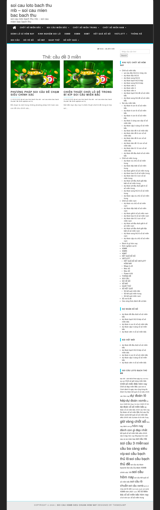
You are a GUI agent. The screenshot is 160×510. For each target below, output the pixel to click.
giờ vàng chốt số (133, 421)
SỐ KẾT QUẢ (71, 40)
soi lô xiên (128, 489)
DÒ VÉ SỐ (29, 40)
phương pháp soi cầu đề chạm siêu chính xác (35, 93)
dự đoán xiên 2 (130, 85)
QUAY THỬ (54, 40)
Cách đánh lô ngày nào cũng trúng (132, 389)
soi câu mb (141, 438)
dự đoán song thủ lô (132, 78)
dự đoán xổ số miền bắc (132, 406)
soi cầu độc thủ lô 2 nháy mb (135, 73)
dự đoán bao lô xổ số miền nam (136, 216)
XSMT (87, 33)
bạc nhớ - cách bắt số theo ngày (130, 379)
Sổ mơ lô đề (127, 298)
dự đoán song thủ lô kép (133, 83)
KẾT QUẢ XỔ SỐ (102, 33)
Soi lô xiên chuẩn (137, 489)
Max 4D (127, 271)
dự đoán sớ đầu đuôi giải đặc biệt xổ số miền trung (135, 181)
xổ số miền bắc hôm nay (136, 494)
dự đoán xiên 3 (130, 88)
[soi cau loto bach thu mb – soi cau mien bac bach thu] (14, 27)
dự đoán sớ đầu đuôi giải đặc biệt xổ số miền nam (135, 229)
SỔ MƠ (41, 40)
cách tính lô (142, 387)
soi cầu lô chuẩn (131, 483)
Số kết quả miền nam (132, 296)
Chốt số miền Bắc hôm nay (133, 383)
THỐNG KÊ (136, 33)
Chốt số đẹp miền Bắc (129, 386)
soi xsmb (146, 489)
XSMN (77, 33)
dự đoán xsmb (136, 400)
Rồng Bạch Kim (140, 436)
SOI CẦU (15, 40)
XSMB (67, 33)
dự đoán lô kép (133, 398)
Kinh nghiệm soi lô (49, 33)
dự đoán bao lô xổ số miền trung (137, 173)
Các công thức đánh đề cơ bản (134, 301)
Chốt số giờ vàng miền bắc (135, 381)
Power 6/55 (128, 273)
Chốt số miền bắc (31, 27)
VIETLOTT (120, 33)
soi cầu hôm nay (131, 474)
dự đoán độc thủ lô (131, 75)
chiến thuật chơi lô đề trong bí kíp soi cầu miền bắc (88, 93)
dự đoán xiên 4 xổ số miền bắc (134, 331)
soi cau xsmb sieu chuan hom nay (77, 505)
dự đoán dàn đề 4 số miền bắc (136, 130)
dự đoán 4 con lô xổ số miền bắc (135, 324)
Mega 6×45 (128, 266)
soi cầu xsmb (136, 485)
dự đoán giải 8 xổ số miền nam (136, 213)
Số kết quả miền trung (132, 293)
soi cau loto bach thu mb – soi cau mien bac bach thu (31, 10)
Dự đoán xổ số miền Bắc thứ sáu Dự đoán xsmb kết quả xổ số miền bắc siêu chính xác (134, 414)
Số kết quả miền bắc (132, 291)
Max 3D (127, 268)
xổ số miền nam (125, 498)
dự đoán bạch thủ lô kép (133, 80)
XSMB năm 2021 (127, 491)
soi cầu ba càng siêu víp (134, 448)
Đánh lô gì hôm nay (22, 33)
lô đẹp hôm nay (128, 436)
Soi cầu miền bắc (57, 27)
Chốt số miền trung (85, 27)
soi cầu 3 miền (132, 442)
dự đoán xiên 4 (130, 90)
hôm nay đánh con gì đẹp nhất (133, 428)
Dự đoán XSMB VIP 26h (141, 404)
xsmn (135, 492)
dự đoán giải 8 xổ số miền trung (136, 170)
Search (124, 55)
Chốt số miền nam (114, 27)
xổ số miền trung (137, 497)
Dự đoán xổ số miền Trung (140, 417)
